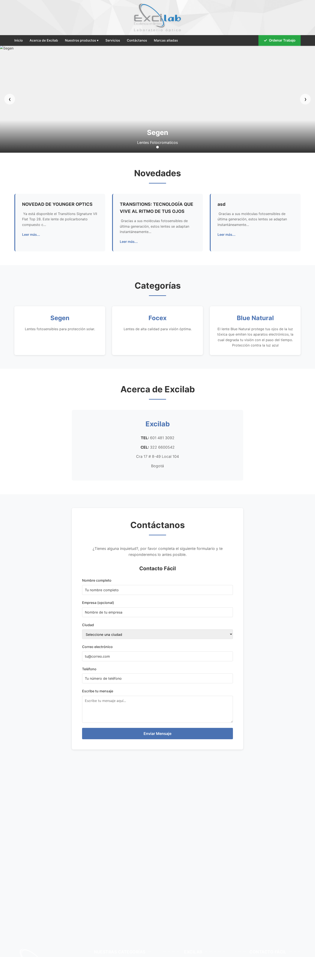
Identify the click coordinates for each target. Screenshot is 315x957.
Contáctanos (137, 40)
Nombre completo (96, 580)
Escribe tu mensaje (97, 691)
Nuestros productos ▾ (82, 40)
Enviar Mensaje (157, 733)
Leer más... (31, 234)
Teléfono (89, 669)
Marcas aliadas (166, 40)
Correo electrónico (97, 647)
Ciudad (88, 625)
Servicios (112, 40)
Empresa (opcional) (98, 602)
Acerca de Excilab (44, 40)
